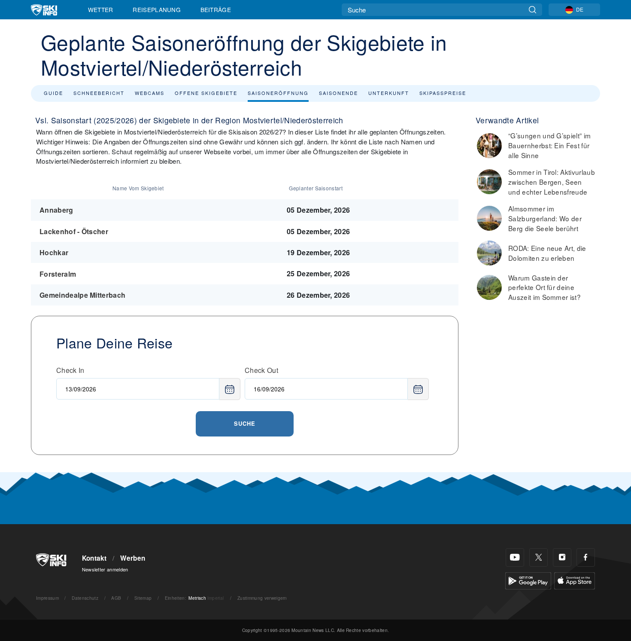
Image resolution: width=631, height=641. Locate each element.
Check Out (261, 370)
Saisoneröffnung (278, 92)
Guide (53, 92)
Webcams (149, 92)
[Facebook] (585, 557)
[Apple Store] (574, 579)
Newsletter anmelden (105, 569)
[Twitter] (538, 557)
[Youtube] (515, 557)
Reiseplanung (157, 9)
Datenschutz (85, 598)
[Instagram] (562, 557)
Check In (70, 370)
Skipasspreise (442, 92)
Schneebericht (98, 92)
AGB (116, 598)
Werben (132, 558)
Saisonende (338, 92)
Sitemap (143, 598)
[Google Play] (528, 579)
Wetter (100, 9)
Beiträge (215, 9)
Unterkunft (388, 92)
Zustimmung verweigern (262, 598)
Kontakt (94, 558)
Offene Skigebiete (206, 92)
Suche (244, 423)
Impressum (47, 598)
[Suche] (532, 9)
